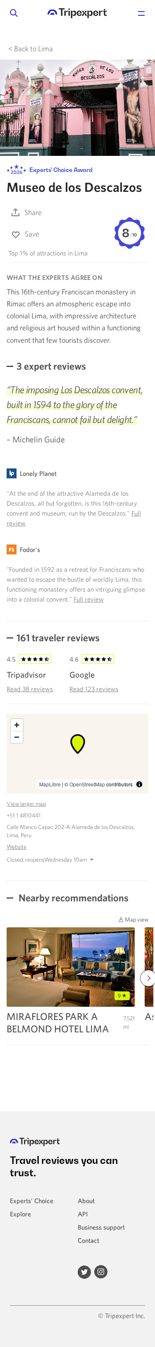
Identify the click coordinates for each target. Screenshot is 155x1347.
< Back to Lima (30, 48)
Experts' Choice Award (60, 169)
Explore (20, 1214)
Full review (89, 599)
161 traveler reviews (58, 637)
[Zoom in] (17, 725)
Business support (101, 1227)
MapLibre (50, 784)
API (83, 1214)
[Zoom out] (17, 737)
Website (16, 846)
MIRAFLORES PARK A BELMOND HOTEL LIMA (58, 1022)
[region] (77, 753)
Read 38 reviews (30, 689)
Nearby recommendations (73, 897)
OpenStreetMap (87, 784)
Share (33, 212)
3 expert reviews (51, 366)
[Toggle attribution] (139, 784)
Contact (88, 1240)
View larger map (26, 803)
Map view (136, 919)
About (86, 1200)
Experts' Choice (31, 1200)
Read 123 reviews (93, 689)
